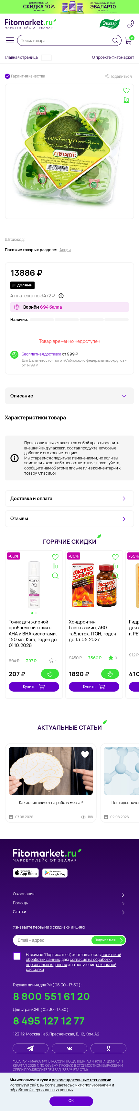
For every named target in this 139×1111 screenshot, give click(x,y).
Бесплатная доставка (41, 354)
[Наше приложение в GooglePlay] (55, 873)
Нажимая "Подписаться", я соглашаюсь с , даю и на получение (73, 962)
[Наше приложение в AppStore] (26, 873)
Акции (65, 249)
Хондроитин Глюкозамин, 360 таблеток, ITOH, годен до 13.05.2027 (92, 631)
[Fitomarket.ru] (31, 24)
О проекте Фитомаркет (113, 57)
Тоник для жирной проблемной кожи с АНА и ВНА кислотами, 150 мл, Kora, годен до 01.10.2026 (33, 633)
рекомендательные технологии (81, 1080)
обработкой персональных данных (41, 1090)
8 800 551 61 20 (51, 996)
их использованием (93, 1085)
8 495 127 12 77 (49, 1020)
